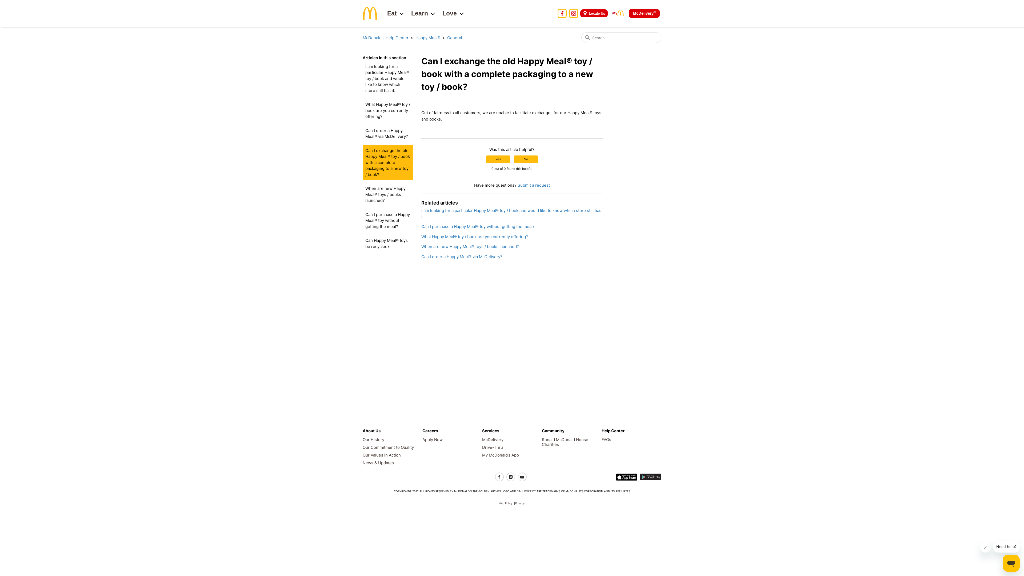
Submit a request (534, 185)
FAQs (606, 439)
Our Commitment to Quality (388, 447)
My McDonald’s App (500, 455)
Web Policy (506, 503)
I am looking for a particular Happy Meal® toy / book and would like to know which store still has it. (387, 78)
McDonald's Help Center (386, 37)
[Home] (371, 12)
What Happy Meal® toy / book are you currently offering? (387, 110)
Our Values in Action (382, 455)
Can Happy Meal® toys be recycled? (386, 243)
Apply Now (432, 439)
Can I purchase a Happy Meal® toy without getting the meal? (387, 220)
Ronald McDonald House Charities (565, 442)
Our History (373, 439)
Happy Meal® (427, 37)
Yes (498, 159)
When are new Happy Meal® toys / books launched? (385, 194)
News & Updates (378, 462)
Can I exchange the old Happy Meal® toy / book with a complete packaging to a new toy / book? (387, 162)
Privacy (520, 503)
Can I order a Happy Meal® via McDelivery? (386, 133)
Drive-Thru (492, 447)
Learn (419, 13)
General (454, 37)
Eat (392, 13)
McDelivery (644, 12)
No (526, 159)
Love (449, 13)
